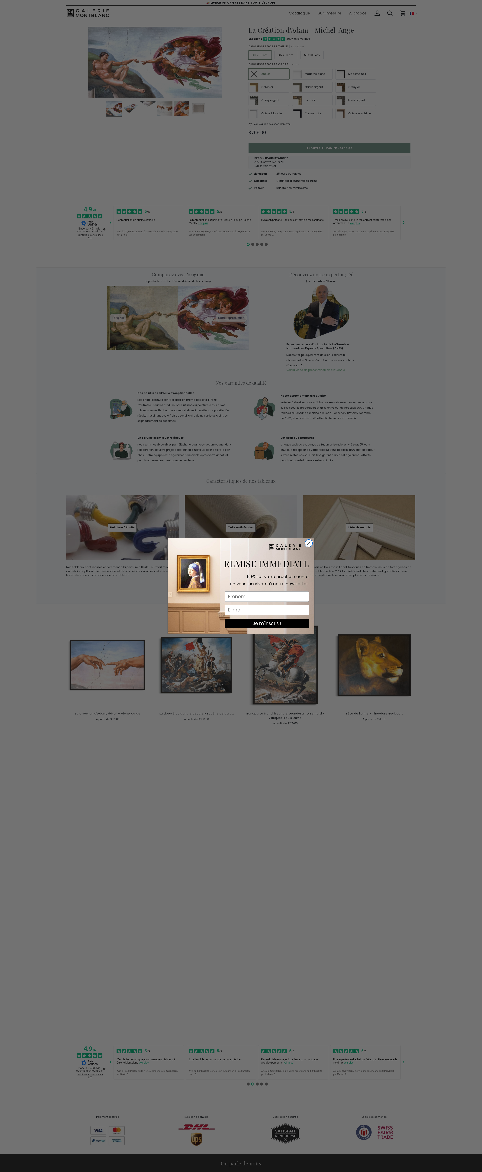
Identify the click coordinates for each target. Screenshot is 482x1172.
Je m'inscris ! (267, 623)
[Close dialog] (309, 543)
